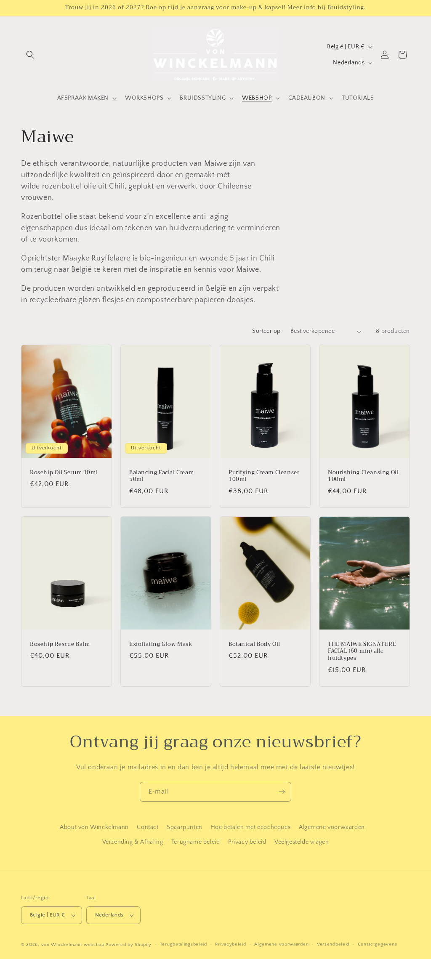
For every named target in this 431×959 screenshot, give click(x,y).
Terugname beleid (195, 842)
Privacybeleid (230, 944)
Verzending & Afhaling (132, 842)
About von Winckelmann (94, 827)
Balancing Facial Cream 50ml (161, 476)
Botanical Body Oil (254, 644)
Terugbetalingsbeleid (183, 944)
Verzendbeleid (333, 944)
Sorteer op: (267, 331)
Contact (147, 827)
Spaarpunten (184, 827)
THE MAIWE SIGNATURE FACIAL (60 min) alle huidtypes (362, 651)
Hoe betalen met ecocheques (251, 827)
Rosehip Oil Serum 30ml (64, 472)
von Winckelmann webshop (72, 944)
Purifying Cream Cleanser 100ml (264, 476)
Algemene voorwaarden (332, 827)
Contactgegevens (377, 944)
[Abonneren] (281, 792)
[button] (30, 54)
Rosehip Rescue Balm (60, 644)
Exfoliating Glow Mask (160, 644)
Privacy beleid (247, 842)
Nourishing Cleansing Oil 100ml (363, 476)
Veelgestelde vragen (301, 842)
